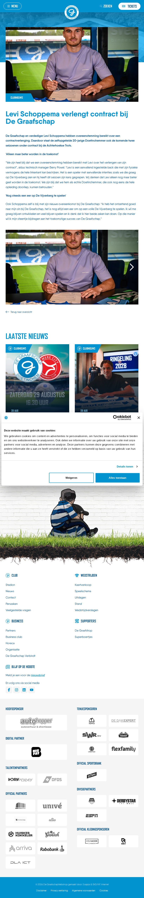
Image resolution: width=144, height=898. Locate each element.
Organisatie (12, 649)
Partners (10, 630)
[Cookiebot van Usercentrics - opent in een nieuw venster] (115, 417)
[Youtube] (31, 690)
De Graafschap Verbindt (20, 656)
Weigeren (71, 477)
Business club (14, 637)
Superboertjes (83, 637)
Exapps (87, 884)
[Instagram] (16, 690)
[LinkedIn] (24, 690)
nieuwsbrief (38, 675)
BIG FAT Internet (101, 884)
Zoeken (107, 6)
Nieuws (10, 591)
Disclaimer (41, 890)
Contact (11, 597)
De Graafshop (83, 630)
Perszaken (12, 603)
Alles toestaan (117, 477)
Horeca (10, 643)
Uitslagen (80, 597)
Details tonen (125, 466)
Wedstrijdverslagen (86, 610)
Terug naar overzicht (21, 311)
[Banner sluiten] (139, 417)
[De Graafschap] (72, 12)
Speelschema (83, 591)
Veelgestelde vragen (18, 610)
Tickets (132, 6)
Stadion (10, 584)
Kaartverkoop (83, 584)
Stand (78, 603)
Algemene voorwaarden (83, 890)
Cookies (104, 890)
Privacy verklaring (59, 890)
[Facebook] (9, 690)
